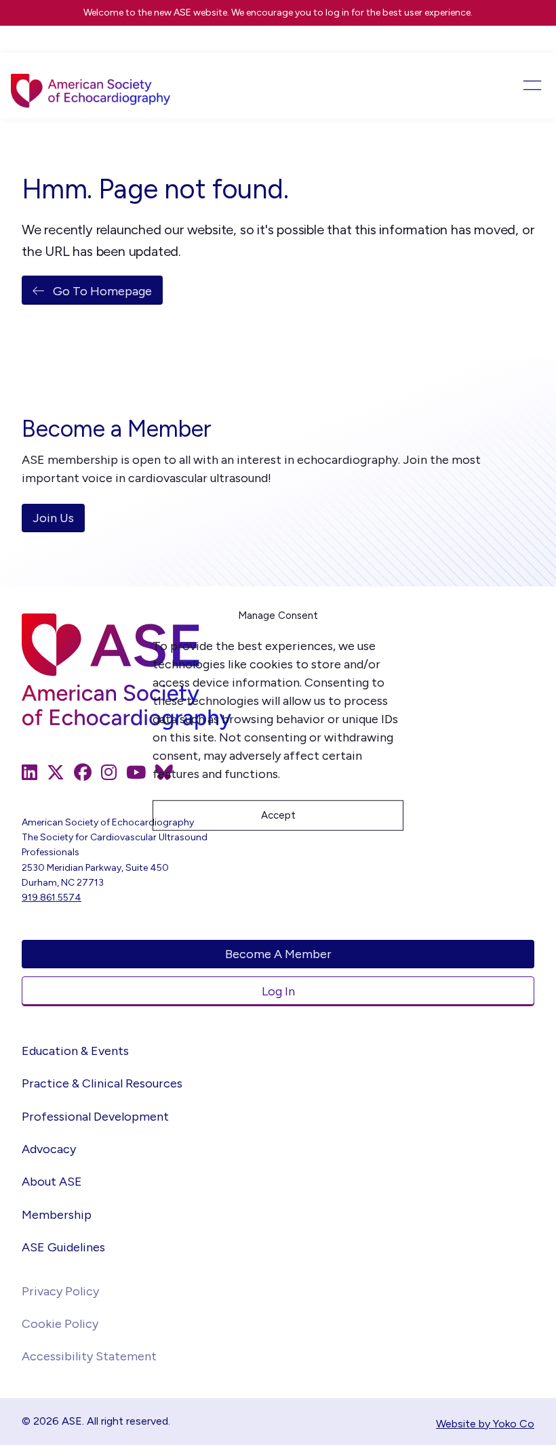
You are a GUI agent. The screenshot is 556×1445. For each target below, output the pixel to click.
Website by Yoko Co (485, 1423)
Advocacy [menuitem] (49, 1149)
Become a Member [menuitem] (278, 954)
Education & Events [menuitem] (75, 1050)
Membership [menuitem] (57, 1214)
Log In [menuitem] (278, 991)
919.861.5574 (51, 897)
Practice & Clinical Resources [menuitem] (102, 1083)
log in (337, 12)
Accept (278, 815)
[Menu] (491, 85)
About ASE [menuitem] (52, 1181)
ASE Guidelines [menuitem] (63, 1247)
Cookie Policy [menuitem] (60, 1323)
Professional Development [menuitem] (95, 1116)
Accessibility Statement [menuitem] (89, 1356)
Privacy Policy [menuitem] (60, 1291)
